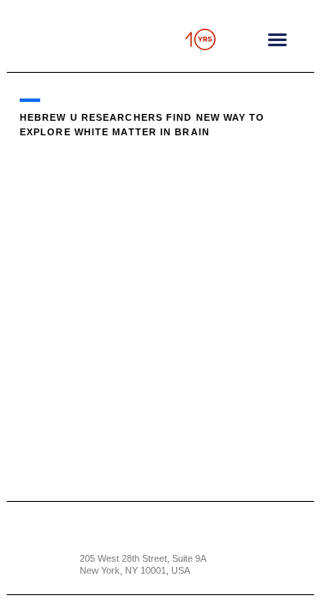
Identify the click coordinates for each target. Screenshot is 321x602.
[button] (277, 39)
